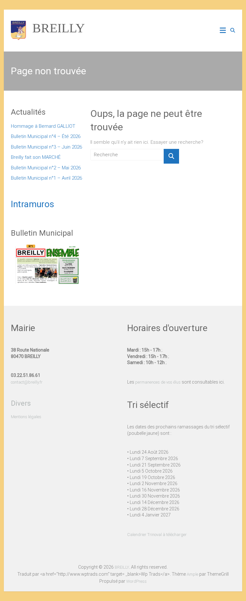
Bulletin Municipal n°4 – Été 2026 (45, 136)
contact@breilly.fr (27, 382)
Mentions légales (26, 416)
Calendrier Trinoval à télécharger (157, 534)
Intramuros (32, 204)
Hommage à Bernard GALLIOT (43, 126)
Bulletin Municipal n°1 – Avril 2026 (46, 178)
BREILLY (58, 28)
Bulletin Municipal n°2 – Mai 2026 (46, 168)
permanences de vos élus (158, 382)
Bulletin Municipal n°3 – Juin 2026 (46, 147)
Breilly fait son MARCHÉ (36, 157)
